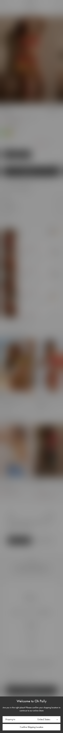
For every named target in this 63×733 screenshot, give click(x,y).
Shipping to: (10, 719)
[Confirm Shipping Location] (31, 727)
